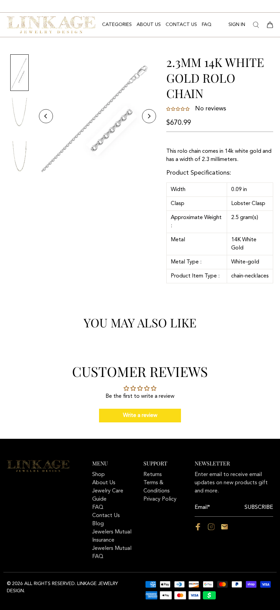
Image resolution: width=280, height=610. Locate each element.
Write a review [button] (140, 415)
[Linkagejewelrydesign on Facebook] (198, 529)
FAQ (206, 24)
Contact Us (181, 24)
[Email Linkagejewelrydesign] (224, 529)
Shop (98, 474)
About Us (149, 24)
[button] (178, 109)
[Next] (149, 116)
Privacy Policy (160, 499)
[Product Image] (97, 116)
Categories (117, 24)
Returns (152, 474)
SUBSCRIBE (258, 507)
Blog (98, 524)
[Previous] (46, 116)
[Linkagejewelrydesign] (51, 24)
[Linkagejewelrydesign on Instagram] (211, 529)
